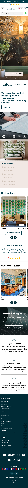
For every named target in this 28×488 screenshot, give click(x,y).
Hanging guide (5, 409)
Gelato (3, 228)
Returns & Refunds (6, 421)
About (3, 411)
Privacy (3, 426)
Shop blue (6, 177)
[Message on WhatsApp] (25, 13)
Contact (3, 430)
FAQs (2, 423)
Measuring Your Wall (6, 406)
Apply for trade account (14, 327)
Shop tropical (8, 184)
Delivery (3, 419)
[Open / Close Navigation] (2, 8)
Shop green (7, 167)
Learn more (7, 107)
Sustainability (4, 402)
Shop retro (7, 174)
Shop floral (7, 170)
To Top (14, 482)
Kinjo (2, 297)
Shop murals (8, 181)
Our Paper (4, 404)
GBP (21, 8)
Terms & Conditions (6, 428)
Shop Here (21, 1)
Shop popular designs (13, 233)
